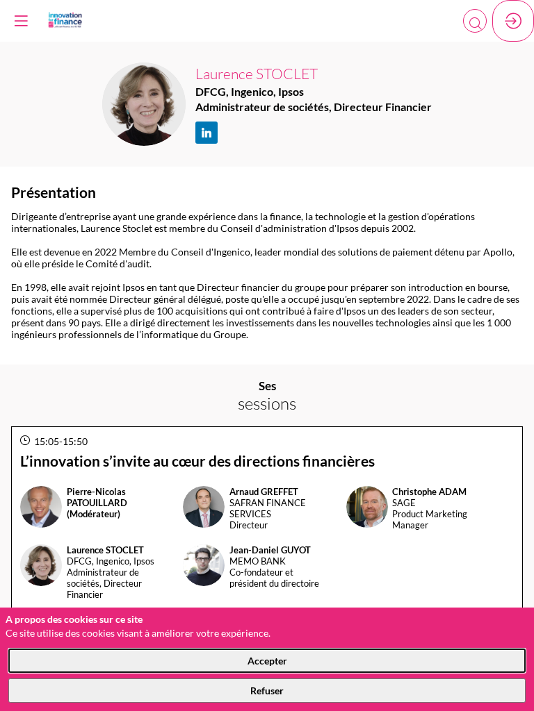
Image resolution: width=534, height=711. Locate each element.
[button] (21, 21)
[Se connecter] (513, 21)
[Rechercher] (475, 21)
